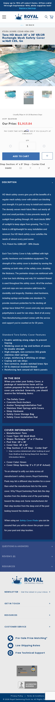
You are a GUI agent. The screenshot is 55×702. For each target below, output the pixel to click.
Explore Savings (27, 8)
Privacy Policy (17, 696)
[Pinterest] (30, 168)
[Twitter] (49, 168)
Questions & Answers (15, 546)
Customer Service (15, 626)
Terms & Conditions (35, 696)
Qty (27, 140)
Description (9, 182)
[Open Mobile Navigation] (4, 17)
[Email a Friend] (20, 168)
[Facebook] (39, 168)
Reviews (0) (9, 556)
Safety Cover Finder (29, 520)
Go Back (29, 25)
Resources (8, 566)
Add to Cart (21, 156)
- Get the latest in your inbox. (26, 591)
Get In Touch (12, 603)
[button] (4, 70)
